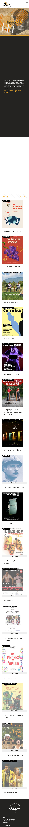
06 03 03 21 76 (6, 825)
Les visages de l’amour (12, 678)
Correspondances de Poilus (14, 487)
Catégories (6, 196)
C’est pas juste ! (9, 338)
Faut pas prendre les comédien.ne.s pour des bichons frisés (13, 412)
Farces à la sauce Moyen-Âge (14, 755)
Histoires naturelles (11, 302)
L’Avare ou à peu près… (12, 374)
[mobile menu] (27, 3)
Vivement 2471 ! (9, 600)
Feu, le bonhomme (10, 523)
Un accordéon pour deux (13, 231)
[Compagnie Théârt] (14, 4)
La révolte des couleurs (12, 450)
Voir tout (23, 196)
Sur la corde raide (10, 793)
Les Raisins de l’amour (12, 267)
